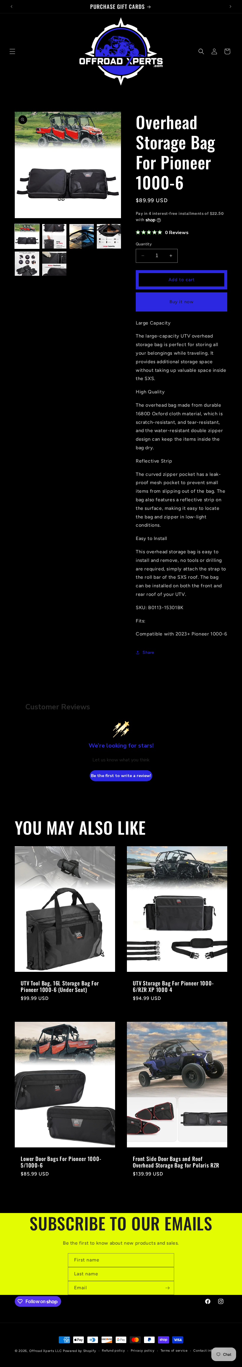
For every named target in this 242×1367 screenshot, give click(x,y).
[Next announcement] (230, 6)
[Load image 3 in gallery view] (81, 236)
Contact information (210, 1351)
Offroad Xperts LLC (45, 1351)
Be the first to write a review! (121, 776)
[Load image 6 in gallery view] (54, 264)
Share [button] (148, 652)
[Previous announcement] (11, 6)
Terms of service (174, 1351)
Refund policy (113, 1351)
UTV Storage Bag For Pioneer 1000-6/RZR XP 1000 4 (173, 986)
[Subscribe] (167, 1288)
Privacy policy (143, 1351)
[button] (12, 51)
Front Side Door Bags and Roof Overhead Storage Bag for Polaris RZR (176, 1161)
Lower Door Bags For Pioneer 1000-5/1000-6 (61, 1161)
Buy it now (181, 301)
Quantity (144, 244)
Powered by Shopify (79, 1351)
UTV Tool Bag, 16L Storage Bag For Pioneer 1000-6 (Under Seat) (60, 986)
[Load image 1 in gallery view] (27, 236)
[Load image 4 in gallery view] (109, 236)
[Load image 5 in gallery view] (27, 264)
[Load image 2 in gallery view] (54, 236)
